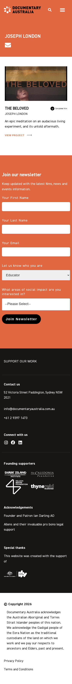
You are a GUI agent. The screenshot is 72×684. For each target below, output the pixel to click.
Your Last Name (15, 220)
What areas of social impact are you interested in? (31, 292)
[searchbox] (36, 304)
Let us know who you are (22, 266)
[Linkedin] (20, 442)
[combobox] (36, 304)
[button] (49, 10)
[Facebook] (13, 442)
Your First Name (15, 198)
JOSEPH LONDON (16, 114)
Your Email (10, 243)
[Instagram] (6, 442)
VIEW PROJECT (15, 135)
